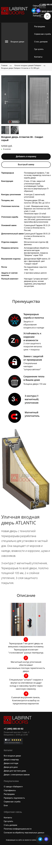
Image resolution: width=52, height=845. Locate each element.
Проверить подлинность (14, 798)
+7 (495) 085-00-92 (13, 728)
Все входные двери (12, 756)
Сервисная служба (42, 34)
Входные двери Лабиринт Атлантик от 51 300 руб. (20, 68)
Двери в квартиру (11, 759)
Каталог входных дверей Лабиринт (28, 65)
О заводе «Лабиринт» (13, 786)
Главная (4, 65)
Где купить (39, 49)
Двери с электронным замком (17, 774)
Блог (6, 805)
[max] (46, 839)
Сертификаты (10, 790)
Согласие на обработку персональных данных (24, 832)
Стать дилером (40, 42)
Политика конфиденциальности (17, 829)
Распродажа (39, 26)
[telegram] (34, 11)
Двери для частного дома (15, 771)
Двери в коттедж (11, 763)
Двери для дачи (11, 767)
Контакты (38, 57)
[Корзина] (47, 16)
